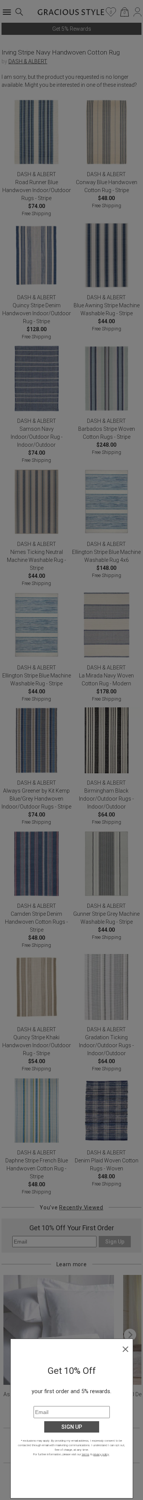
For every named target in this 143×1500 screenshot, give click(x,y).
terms (85, 1454)
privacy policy (101, 1454)
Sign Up (71, 1427)
